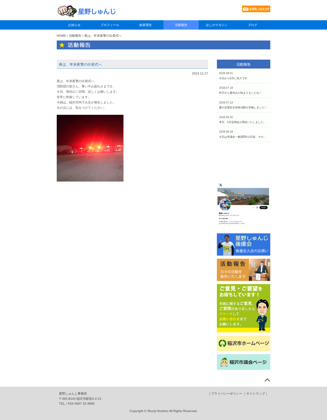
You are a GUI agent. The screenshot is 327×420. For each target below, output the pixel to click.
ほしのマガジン (217, 25)
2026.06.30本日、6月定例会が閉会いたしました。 (242, 120)
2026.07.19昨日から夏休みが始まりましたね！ (240, 90)
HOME (61, 35)
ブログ (252, 25)
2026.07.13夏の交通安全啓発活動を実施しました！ (243, 105)
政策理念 (145, 25)
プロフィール (110, 25)
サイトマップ (255, 393)
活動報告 (181, 25)
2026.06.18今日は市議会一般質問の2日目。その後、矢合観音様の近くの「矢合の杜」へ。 (243, 134)
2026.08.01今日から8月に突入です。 (234, 76)
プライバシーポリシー (226, 393)
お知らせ (74, 25)
